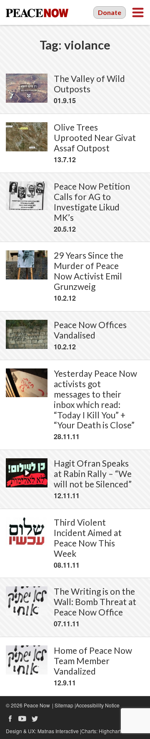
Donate (109, 12)
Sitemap (64, 705)
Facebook (10, 718)
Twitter (35, 718)
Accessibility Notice (98, 705)
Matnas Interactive (58, 730)
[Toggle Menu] (138, 12)
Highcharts (111, 730)
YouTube (22, 718)
